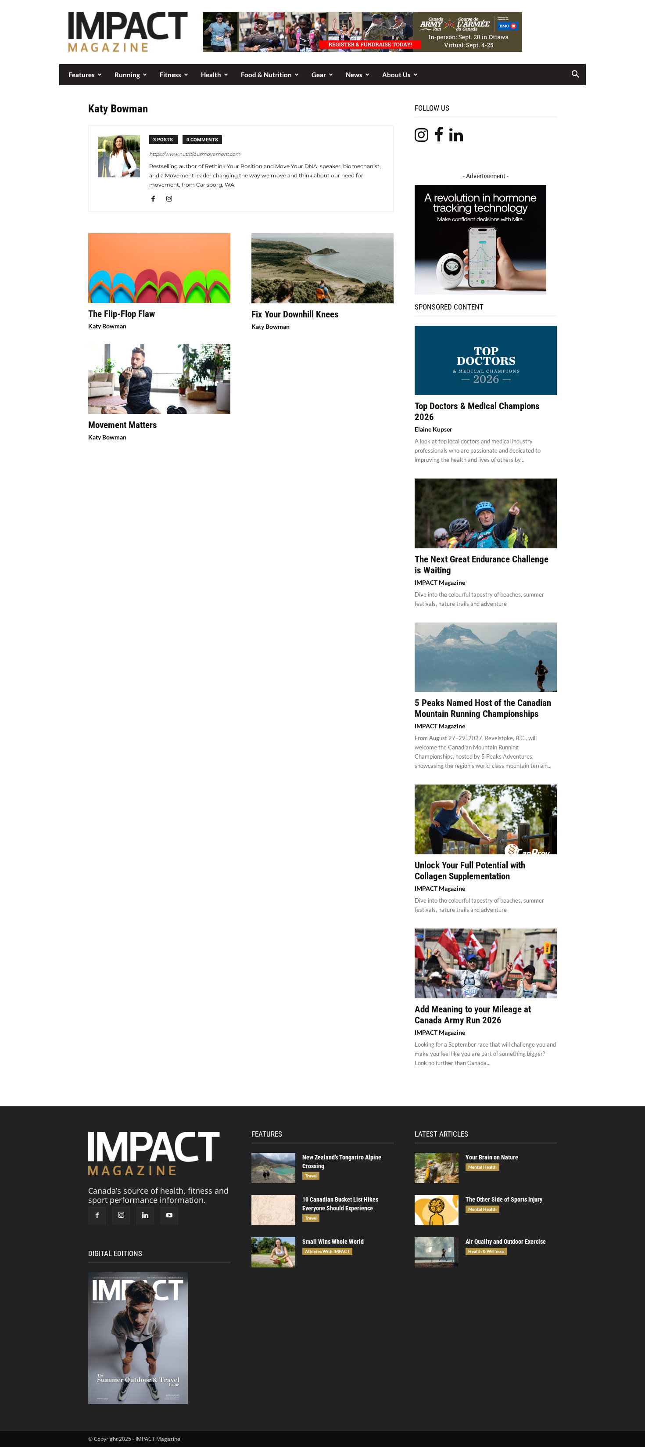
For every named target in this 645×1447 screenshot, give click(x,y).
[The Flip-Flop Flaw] (159, 268)
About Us (396, 75)
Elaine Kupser (433, 429)
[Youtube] (169, 1215)
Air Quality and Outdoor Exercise (506, 1241)
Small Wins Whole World (333, 1241)
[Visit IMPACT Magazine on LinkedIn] (456, 137)
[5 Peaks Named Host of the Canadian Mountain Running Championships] (486, 657)
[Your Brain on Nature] (437, 1168)
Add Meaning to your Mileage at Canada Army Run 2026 (473, 1015)
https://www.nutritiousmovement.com (194, 154)
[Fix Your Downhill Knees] (322, 268)
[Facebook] (156, 199)
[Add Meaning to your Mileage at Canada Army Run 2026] (486, 963)
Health (211, 75)
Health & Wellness (486, 1251)
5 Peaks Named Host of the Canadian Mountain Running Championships (483, 708)
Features (81, 75)
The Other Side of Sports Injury (504, 1199)
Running (127, 75)
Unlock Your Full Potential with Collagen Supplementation (470, 871)
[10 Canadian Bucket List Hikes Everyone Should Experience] (273, 1210)
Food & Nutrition (266, 75)
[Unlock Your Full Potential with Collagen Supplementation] (486, 819)
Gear (319, 75)
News (354, 75)
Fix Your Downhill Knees (295, 314)
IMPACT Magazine (440, 582)
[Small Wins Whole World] (273, 1252)
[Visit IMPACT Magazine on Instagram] (421, 137)
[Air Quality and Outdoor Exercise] (437, 1252)
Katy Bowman (107, 326)
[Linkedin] (145, 1215)
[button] (575, 74)
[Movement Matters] (159, 379)
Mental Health (482, 1167)
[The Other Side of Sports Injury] (437, 1210)
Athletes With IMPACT (327, 1251)
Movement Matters (122, 425)
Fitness (170, 75)
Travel (311, 1175)
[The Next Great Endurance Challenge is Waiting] (486, 513)
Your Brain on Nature (492, 1157)
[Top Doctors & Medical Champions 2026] (486, 361)
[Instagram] (172, 199)
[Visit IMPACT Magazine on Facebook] (439, 137)
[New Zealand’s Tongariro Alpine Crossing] (273, 1168)
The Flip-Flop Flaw (121, 314)
